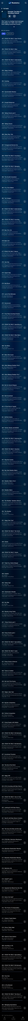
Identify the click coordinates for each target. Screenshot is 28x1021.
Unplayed (10, 33)
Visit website (6, 30)
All (3, 33)
